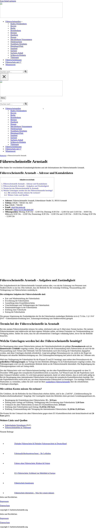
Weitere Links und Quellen (16, 195)
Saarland (13, 48)
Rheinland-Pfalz (16, 46)
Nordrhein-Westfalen (18, 44)
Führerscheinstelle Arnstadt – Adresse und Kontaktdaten (24, 184)
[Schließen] (4, 76)
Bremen (13, 33)
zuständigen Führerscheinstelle (58, 382)
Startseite (3, 155)
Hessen (13, 37)
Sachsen (13, 51)
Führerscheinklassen (14, 60)
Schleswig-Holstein (18, 55)
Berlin (12, 28)
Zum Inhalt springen (8, 1)
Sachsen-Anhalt (16, 53)
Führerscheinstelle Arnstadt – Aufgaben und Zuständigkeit (25, 186)
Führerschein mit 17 (13, 62)
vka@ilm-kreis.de (18, 207)
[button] (21, 21)
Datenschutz (5, 506)
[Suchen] (1, 69)
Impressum (4, 501)
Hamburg (14, 35)
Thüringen (14, 57)
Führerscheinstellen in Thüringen (18, 427)
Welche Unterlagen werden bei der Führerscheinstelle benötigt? (27, 190)
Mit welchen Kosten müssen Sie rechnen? (22, 193)
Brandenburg (15, 30)
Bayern (13, 26)
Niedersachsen (16, 42)
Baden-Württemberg (18, 24)
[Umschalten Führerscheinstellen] (43, 109)
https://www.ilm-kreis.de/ (24, 209)
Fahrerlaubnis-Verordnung (15, 425)
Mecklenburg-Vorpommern (21, 39)
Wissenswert (10, 65)
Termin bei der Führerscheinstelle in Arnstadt (19, 188)
